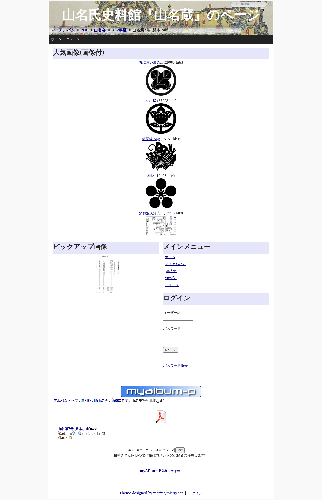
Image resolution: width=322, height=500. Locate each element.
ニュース (73, 39)
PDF (84, 30)
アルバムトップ (65, 400)
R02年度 (119, 30)
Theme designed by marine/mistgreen (152, 493)
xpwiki (171, 278)
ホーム (56, 39)
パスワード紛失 (175, 365)
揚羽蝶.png (151, 139)
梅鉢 (150, 176)
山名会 (100, 30)
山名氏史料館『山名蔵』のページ (161, 14)
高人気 (171, 271)
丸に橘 (151, 101)
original (175, 471)
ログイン (195, 493)
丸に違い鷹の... (151, 62)
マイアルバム (63, 30)
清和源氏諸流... (151, 213)
